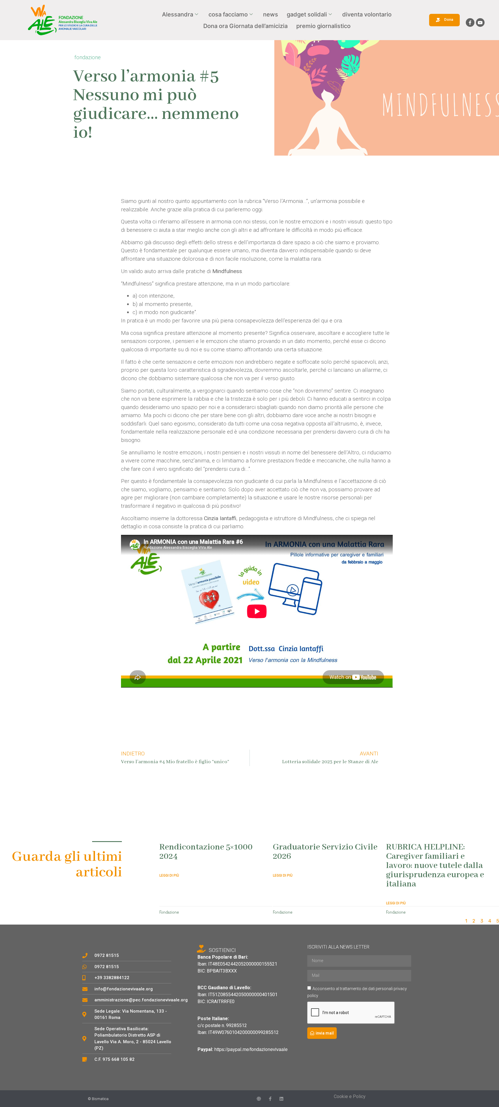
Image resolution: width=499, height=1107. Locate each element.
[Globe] (259, 1099)
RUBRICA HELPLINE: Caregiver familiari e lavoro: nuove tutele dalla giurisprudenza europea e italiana (435, 866)
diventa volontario (367, 14)
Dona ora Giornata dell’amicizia (245, 26)
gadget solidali (307, 14)
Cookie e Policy (350, 1096)
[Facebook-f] (470, 22)
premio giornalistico (323, 26)
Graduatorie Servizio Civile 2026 (325, 852)
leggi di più (169, 875)
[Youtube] (480, 22)
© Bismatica (98, 1099)
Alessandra (177, 14)
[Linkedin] (281, 1099)
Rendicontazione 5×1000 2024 (206, 852)
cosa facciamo (228, 14)
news (270, 14)
